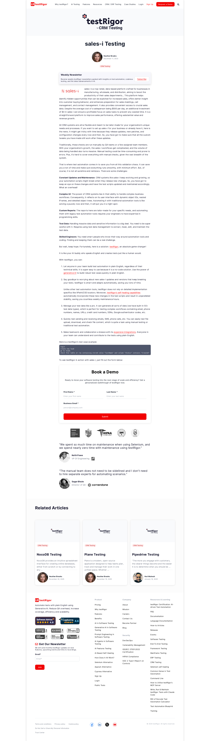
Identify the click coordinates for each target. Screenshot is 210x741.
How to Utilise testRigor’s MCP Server (161, 684)
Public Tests (100, 685)
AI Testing (75, 4)
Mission (125, 609)
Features (86, 4)
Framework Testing (158, 648)
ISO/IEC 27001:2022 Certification (131, 650)
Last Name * (112, 392)
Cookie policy (74, 724)
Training (153, 711)
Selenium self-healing (159, 667)
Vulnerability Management (133, 645)
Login (141, 4)
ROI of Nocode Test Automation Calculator (160, 700)
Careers (125, 614)
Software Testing (157, 639)
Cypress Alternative (103, 671)
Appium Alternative (103, 667)
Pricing (98, 605)
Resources (97, 4)
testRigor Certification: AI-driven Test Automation (161, 605)
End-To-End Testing (159, 644)
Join (40, 667)
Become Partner (129, 623)
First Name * (69, 392)
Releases (154, 630)
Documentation (157, 616)
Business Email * (71, 403)
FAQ (152, 612)
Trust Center (40, 732)
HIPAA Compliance (130, 656)
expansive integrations (125, 332)
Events (153, 635)
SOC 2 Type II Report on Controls (133, 662)
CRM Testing (105, 66)
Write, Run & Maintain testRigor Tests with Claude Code (162, 692)
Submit (105, 416)
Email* (38, 654)
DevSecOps (127, 640)
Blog (124, 628)
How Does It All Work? (104, 658)
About (125, 605)
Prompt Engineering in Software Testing (104, 635)
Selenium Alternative (104, 662)
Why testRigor (101, 609)
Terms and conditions (43, 724)
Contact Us (127, 618)
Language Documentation (161, 621)
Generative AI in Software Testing (106, 628)
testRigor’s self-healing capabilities (123, 292)
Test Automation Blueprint (161, 706)
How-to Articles (157, 625)
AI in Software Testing (104, 623)
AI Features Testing (103, 648)
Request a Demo (165, 4)
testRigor (114, 246)
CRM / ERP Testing (113, 4)
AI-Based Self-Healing (104, 653)
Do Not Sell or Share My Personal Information (52, 728)
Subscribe (141, 79)
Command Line (156, 678)
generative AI (70, 273)
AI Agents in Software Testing (104, 642)
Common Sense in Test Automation (160, 672)
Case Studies (130, 4)
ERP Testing (155, 658)
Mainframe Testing (158, 653)
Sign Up (149, 4)
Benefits (98, 618)
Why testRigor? (61, 4)
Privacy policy (60, 724)
